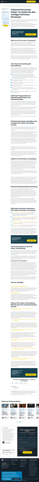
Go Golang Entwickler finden (31, 116)
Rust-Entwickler (30, 103)
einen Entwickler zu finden (33, 126)
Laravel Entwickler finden (33, 471)
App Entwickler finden (32, 463)
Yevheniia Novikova (16, 387)
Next (36, 401)
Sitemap (32, 478)
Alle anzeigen (18, 421)
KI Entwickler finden (32, 475)
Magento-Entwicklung (27, 230)
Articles (26, 383)
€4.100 (32, 163)
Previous (34, 401)
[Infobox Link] (5, 411)
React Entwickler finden (32, 470)
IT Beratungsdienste (23, 463)
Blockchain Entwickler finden (32, 466)
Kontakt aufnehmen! (30, 34)
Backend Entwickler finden (33, 467)
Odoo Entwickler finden (32, 472)
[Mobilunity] (4, 1)
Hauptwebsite (36, 478)
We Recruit (16, 383)
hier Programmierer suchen (22, 215)
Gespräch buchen (32, 434)
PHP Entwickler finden (32, 464)
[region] (12, 476)
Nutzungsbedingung (5, 23)
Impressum (28, 478)
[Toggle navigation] (36, 1)
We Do (12, 383)
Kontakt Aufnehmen (31, 1)
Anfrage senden (31, 240)
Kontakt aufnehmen (23, 434)
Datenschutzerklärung (6, 22)
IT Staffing (21, 383)
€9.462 (30, 171)
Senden (5, 25)
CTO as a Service (22, 464)
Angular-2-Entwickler (23, 72)
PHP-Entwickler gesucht (19, 230)
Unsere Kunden (13, 463)
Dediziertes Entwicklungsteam (23, 466)
